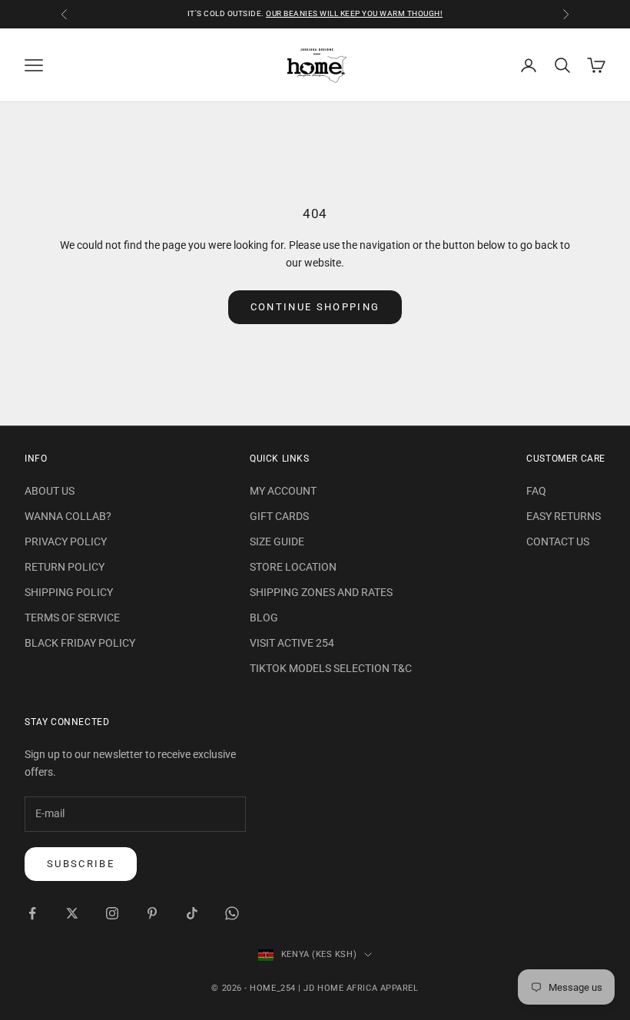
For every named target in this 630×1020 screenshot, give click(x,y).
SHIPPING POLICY (69, 592)
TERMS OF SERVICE (72, 617)
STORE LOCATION (293, 567)
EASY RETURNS (563, 516)
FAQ (536, 491)
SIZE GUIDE (277, 541)
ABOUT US (50, 491)
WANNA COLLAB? (68, 516)
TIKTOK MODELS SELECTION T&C (331, 668)
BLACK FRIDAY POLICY (80, 643)
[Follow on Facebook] (32, 913)
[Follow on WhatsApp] (232, 913)
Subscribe (80, 863)
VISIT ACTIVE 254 (292, 643)
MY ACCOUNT (283, 491)
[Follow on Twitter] (72, 913)
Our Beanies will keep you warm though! (354, 13)
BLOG (264, 617)
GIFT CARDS (279, 516)
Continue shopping (315, 307)
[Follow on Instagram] (112, 913)
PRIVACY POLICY (66, 541)
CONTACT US (557, 541)
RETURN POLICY (64, 567)
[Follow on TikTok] (192, 913)
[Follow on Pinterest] (152, 913)
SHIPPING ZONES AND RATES (321, 592)
